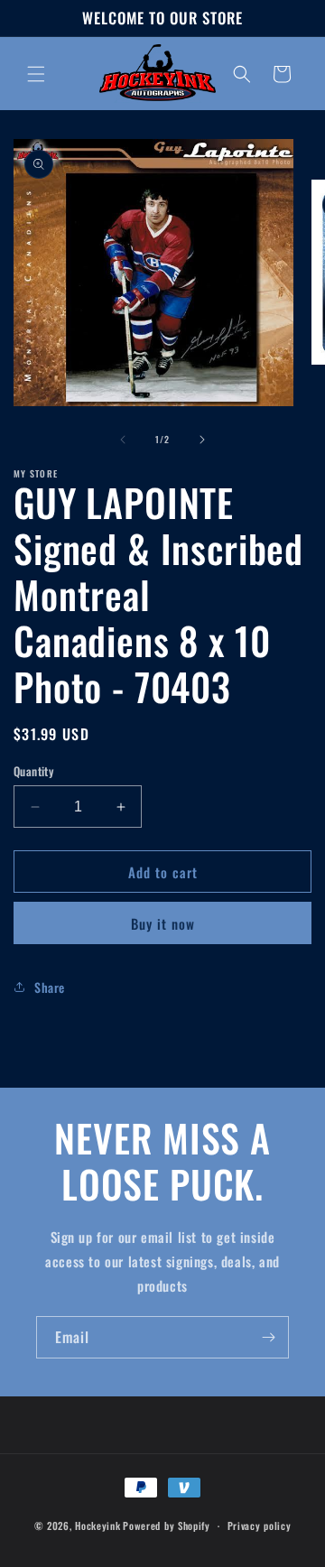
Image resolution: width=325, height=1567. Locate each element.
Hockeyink (97, 1525)
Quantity (33, 771)
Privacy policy (260, 1525)
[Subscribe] (268, 1337)
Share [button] (49, 987)
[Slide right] (202, 439)
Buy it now (163, 923)
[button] (36, 74)
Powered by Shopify (166, 1525)
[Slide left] (123, 439)
